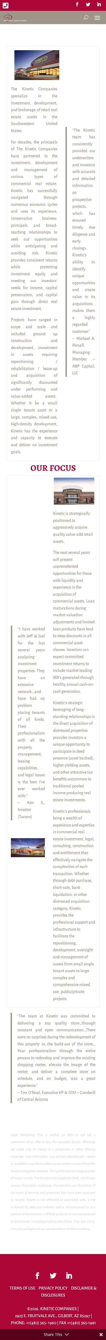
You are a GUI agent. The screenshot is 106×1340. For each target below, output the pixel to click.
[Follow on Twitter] (88, 4)
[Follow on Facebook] (77, 4)
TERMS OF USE (22, 1288)
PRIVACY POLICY (53, 1288)
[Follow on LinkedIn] (99, 4)
